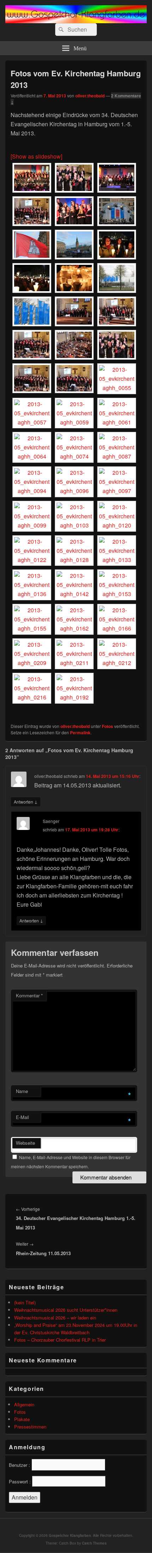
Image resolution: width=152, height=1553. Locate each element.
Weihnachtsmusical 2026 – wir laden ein (55, 1317)
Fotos (107, 726)
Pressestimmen (30, 1426)
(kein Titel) (25, 1302)
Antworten (25, 801)
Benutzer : (19, 1465)
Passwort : (20, 1481)
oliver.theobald (90, 95)
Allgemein (24, 1404)
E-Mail (22, 1117)
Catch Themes (94, 1543)
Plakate (22, 1419)
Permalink (80, 732)
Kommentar (29, 995)
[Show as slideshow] (36, 156)
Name (22, 1091)
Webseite (25, 1142)
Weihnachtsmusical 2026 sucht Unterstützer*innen (65, 1309)
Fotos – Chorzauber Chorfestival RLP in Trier (60, 1339)
